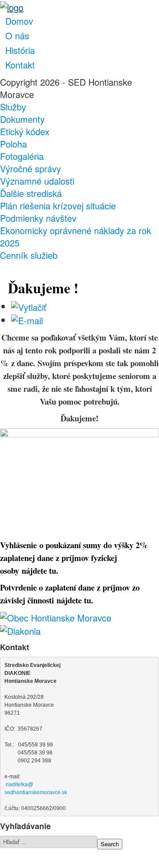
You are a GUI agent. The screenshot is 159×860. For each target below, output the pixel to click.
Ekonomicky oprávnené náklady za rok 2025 (75, 236)
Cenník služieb (28, 255)
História (20, 50)
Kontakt (20, 64)
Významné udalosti (37, 181)
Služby (13, 107)
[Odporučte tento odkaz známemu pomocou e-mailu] (27, 319)
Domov (19, 21)
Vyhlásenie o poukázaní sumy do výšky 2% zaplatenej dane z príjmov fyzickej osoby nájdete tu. (74, 557)
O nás (17, 35)
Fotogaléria (22, 156)
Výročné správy (30, 169)
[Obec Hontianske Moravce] (55, 616)
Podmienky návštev (38, 218)
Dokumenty (22, 119)
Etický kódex (24, 131)
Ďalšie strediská (31, 193)
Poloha (13, 144)
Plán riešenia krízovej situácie (58, 206)
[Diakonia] (20, 630)
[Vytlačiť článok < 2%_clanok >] (28, 305)
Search (110, 844)
